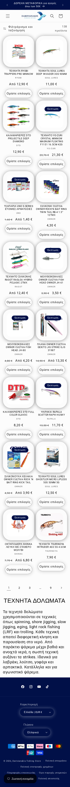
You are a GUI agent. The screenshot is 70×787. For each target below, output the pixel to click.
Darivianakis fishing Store (26, 761)
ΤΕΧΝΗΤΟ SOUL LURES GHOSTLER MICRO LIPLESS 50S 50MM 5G (51, 479)
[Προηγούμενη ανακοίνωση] (7, 5)
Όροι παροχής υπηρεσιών (53, 773)
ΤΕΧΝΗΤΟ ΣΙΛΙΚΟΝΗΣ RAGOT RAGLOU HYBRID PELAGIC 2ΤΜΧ (18, 279)
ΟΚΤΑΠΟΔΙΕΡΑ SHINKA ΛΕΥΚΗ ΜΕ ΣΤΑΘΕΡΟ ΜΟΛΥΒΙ (18, 547)
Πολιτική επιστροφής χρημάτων (37, 767)
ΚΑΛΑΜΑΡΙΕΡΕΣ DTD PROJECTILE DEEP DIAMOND (18, 138)
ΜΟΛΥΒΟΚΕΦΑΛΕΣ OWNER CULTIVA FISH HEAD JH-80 (18, 347)
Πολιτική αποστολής (49, 778)
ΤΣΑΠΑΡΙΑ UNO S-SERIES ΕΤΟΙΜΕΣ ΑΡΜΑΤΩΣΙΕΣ (18, 208)
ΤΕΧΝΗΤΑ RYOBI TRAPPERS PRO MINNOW (18, 72)
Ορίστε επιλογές (19, 93)
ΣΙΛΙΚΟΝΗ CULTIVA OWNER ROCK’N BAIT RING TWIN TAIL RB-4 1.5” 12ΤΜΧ (51, 211)
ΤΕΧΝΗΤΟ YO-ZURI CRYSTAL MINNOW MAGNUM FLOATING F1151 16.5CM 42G (51, 140)
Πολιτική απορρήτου (56, 761)
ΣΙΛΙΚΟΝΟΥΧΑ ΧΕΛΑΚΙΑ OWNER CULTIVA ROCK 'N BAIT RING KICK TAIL (18, 479)
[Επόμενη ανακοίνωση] (63, 5)
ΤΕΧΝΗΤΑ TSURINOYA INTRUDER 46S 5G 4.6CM (51, 546)
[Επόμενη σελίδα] (61, 588)
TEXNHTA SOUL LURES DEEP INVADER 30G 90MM (51, 72)
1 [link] (9, 588)
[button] (8, 16)
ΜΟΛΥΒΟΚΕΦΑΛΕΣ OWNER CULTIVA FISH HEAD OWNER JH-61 (51, 279)
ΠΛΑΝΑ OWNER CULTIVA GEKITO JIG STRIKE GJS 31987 (51, 347)
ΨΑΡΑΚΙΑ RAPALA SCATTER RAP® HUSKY (51, 413)
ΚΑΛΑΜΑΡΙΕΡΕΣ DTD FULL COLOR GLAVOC (18, 413)
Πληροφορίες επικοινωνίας (21, 773)
